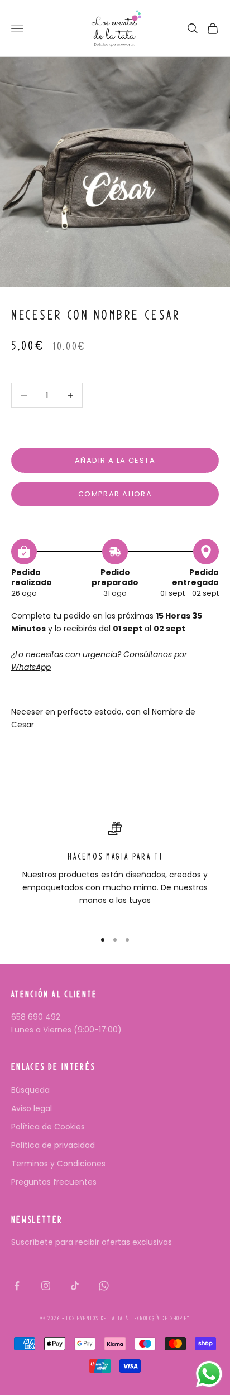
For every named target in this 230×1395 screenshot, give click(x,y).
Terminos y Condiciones (58, 1163)
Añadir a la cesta (115, 460)
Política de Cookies (48, 1126)
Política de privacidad (53, 1145)
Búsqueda (30, 1089)
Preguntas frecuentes (54, 1182)
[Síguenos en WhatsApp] (103, 1285)
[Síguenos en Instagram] (45, 1285)
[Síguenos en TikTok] (74, 1285)
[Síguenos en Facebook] (16, 1285)
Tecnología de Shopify (160, 1318)
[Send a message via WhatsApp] (209, 1374)
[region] (115, 871)
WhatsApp (31, 667)
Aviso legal (31, 1108)
